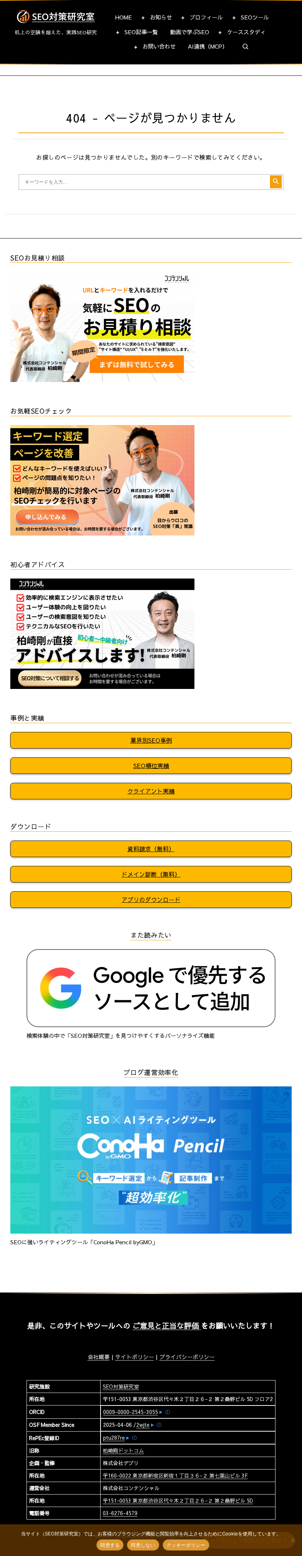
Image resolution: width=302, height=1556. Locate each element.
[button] (245, 46)
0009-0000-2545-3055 (130, 1411)
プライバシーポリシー (187, 1357)
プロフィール (206, 17)
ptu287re (114, 1437)
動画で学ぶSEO (189, 32)
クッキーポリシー (186, 1545)
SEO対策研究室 (121, 1386)
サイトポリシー (134, 1357)
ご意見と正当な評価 (167, 1325)
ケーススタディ (246, 32)
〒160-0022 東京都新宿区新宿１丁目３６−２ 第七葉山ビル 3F (175, 1475)
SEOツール (255, 17)
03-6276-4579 (120, 1513)
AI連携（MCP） (208, 46)
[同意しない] (292, 1540)
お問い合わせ (159, 46)
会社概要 (99, 1357)
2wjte (143, 1424)
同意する (110, 1545)
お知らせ (161, 17)
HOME (123, 17)
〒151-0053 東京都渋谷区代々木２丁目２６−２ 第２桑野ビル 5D (178, 1500)
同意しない (143, 1545)
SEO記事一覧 (141, 32)
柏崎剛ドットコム (123, 1450)
